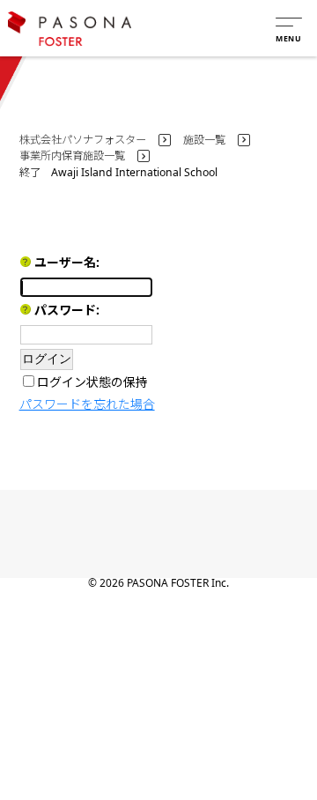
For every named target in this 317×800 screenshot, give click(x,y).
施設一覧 (204, 139)
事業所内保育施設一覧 (72, 155)
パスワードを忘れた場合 (87, 404)
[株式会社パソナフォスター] (69, 29)
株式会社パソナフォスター (82, 139)
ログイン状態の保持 (92, 382)
